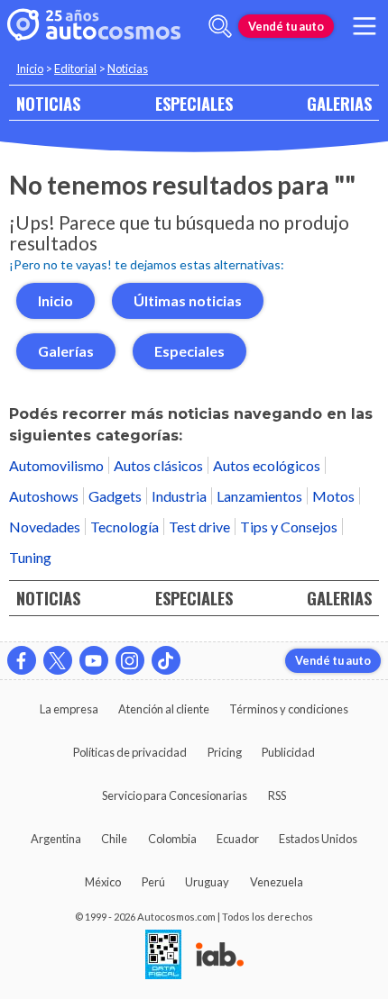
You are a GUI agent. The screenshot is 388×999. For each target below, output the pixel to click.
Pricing (225, 752)
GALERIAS (339, 103)
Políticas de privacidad (130, 752)
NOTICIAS (48, 103)
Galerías (66, 350)
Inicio (29, 68)
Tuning (30, 557)
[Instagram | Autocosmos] (129, 660)
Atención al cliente (163, 709)
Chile (114, 838)
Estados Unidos (318, 838)
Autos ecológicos (266, 465)
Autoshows (44, 495)
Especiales (189, 350)
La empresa (69, 709)
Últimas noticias (188, 300)
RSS (277, 795)
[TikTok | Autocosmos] (166, 660)
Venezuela (276, 882)
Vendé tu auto (286, 26)
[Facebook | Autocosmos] (21, 660)
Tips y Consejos (288, 526)
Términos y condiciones (288, 709)
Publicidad (288, 752)
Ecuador (238, 838)
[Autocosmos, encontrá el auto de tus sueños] (94, 26)
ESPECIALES (194, 103)
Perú (153, 882)
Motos (333, 495)
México (103, 882)
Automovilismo (56, 465)
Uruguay (207, 882)
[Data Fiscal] (163, 956)
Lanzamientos (259, 495)
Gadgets (115, 495)
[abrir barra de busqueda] (220, 26)
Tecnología (124, 526)
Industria (179, 495)
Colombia (172, 838)
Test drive (199, 526)
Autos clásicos (158, 465)
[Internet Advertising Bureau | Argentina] (220, 955)
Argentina (56, 838)
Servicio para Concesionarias (174, 795)
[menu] (364, 26)
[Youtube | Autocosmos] (93, 660)
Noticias (127, 68)
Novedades (44, 526)
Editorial (75, 68)
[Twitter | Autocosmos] (57, 660)
